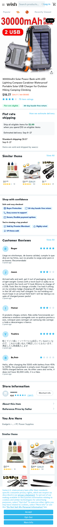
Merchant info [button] (45, 393)
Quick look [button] (13, 173)
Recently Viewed (43, 12)
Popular (6, 12)
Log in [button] (47, 4)
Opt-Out (28, 517)
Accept (28, 512)
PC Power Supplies (25, 424)
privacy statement (26, 495)
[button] (42, 4)
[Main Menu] (3, 4)
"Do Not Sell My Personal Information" (24, 507)
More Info (28, 522)
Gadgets (6, 424)
